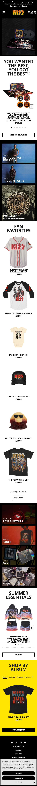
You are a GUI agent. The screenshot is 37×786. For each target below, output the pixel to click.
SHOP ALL (18, 655)
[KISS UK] (18, 12)
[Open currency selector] (32, 12)
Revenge (20, 677)
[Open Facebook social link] (12, 742)
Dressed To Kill (30, 677)
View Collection (18, 730)
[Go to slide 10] (25, 127)
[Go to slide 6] (19, 127)
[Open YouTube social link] (25, 742)
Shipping (18, 751)
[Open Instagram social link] (21, 742)
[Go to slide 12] (15, 647)
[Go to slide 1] (11, 127)
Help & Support (18, 758)
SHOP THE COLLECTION (18, 135)
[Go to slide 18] (22, 647)
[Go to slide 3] (14, 127)
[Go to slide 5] (17, 127)
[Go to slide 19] (23, 647)
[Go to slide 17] (21, 647)
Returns (18, 754)
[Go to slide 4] (16, 127)
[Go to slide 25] (30, 647)
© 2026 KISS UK (18, 747)
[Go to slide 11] (14, 647)
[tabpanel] (18, 704)
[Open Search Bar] (29, 12)
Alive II (5, 677)
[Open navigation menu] (4, 12)
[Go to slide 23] (28, 647)
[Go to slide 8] (22, 127)
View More (18, 498)
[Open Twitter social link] (16, 742)
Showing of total (18, 492)
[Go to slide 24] (29, 647)
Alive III (12, 677)
